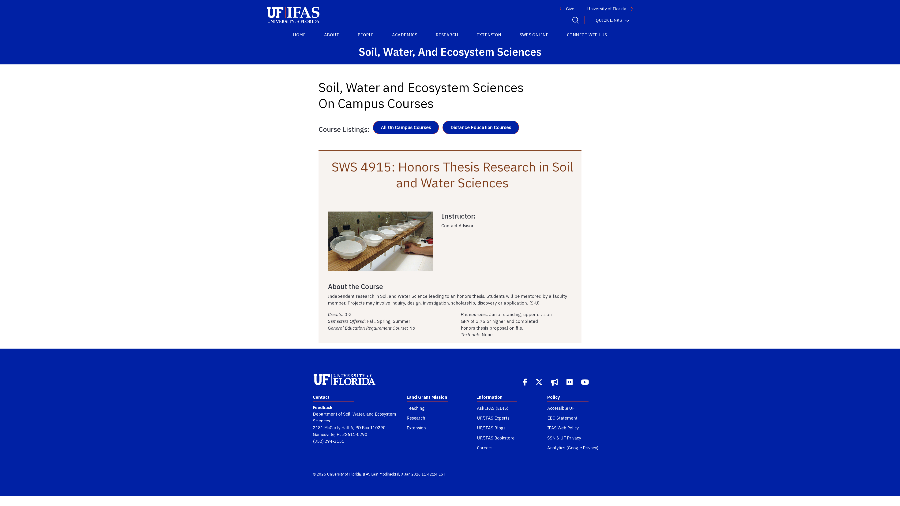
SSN (551, 438)
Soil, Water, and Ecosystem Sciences (450, 52)
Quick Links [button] (609, 20)
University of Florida (606, 8)
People (366, 34)
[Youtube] (585, 381)
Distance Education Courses (480, 127)
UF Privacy (570, 438)
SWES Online (534, 34)
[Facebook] (525, 381)
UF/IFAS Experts (493, 418)
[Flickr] (570, 381)
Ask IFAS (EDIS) (492, 408)
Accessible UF (561, 408)
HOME (299, 34)
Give (570, 8)
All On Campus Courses (406, 127)
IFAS (366, 474)
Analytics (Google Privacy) (572, 447)
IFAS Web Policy (563, 428)
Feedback (322, 407)
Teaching (416, 408)
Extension (488, 34)
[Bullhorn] (555, 381)
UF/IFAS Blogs (491, 428)
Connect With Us (587, 34)
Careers (484, 447)
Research (447, 34)
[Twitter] (540, 381)
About (331, 34)
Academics (404, 34)
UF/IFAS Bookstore (495, 438)
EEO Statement (562, 418)
